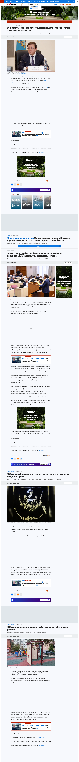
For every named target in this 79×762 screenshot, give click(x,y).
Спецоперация (23, 1)
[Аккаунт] (77, 1)
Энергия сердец (46, 21)
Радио (56, 4)
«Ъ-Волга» (38, 125)
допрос (46, 87)
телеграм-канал (40, 145)
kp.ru (49, 181)
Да (30, 8)
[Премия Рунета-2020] (24, 4)
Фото (7, 1)
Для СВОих (21, 21)
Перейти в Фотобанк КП (24, 73)
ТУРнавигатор (15, 21)
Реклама (62, 4)
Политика (30, 1)
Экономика (42, 1)
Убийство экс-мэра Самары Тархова (35, 21)
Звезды (52, 1)
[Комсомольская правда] (13, 4)
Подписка (68, 4)
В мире (47, 1)
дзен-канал (41, 152)
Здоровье (57, 1)
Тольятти (12, 1)
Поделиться (68, 36)
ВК (30, 148)
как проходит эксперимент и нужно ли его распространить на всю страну (35, 134)
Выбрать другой (35, 8)
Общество (35, 1)
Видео (16, 1)
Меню (2, 1)
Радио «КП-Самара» (53, 21)
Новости (25, 21)
